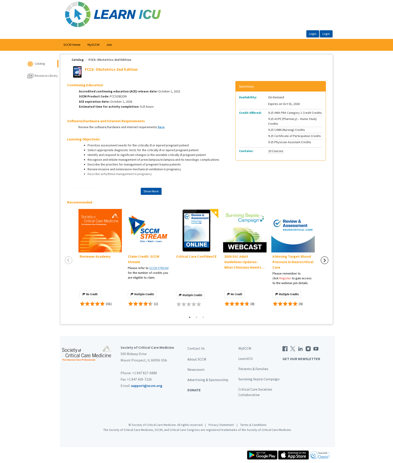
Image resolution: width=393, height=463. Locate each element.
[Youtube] (315, 348)
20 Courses (275, 151)
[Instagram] (308, 348)
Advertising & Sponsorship (207, 379)
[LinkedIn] (300, 348)
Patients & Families (253, 368)
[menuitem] (72, 45)
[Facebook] (284, 348)
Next (324, 260)
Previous (69, 260)
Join (109, 45)
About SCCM (196, 359)
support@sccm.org (146, 385)
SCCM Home (72, 45)
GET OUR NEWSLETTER (301, 358)
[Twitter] (292, 348)
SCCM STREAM (159, 268)
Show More (151, 191)
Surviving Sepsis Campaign (259, 379)
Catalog (78, 60)
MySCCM (93, 45)
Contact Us (196, 348)
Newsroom (195, 369)
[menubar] (87, 45)
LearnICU (245, 358)
